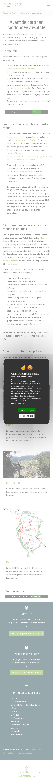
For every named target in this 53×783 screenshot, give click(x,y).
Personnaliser (26, 415)
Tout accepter (27, 410)
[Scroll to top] (47, 777)
